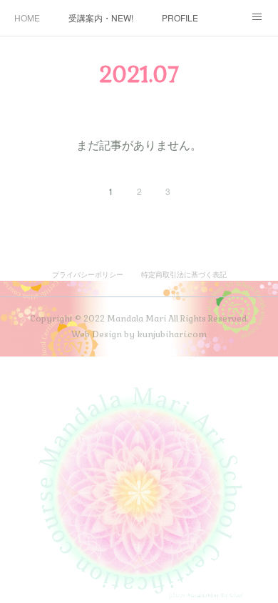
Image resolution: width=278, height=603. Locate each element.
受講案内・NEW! (100, 17)
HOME (27, 17)
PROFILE (180, 17)
